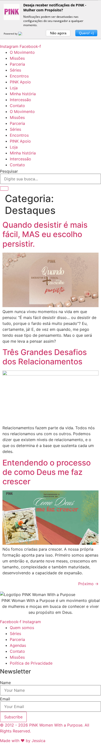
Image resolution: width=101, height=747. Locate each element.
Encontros (19, 76)
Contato (17, 105)
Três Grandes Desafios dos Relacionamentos (44, 356)
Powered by (11, 33)
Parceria (17, 64)
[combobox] (50, 179)
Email (5, 699)
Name (5, 683)
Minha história (23, 93)
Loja (14, 87)
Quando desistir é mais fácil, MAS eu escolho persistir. (45, 234)
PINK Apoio (20, 81)
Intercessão (20, 99)
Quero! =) (86, 33)
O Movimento (22, 52)
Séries (15, 70)
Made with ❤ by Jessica (22, 740)
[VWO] (23, 33)
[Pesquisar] (4, 188)
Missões (17, 58)
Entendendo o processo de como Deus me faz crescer (46, 472)
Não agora (58, 33)
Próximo (88, 583)
